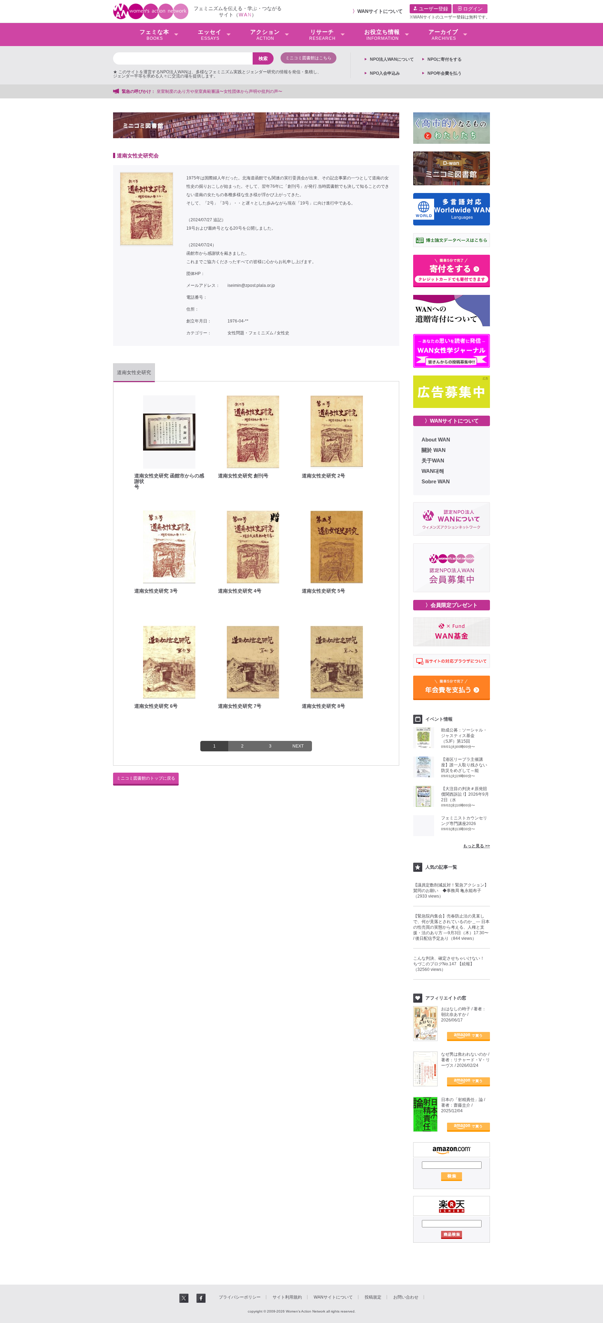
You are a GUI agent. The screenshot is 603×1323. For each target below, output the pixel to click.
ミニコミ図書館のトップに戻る (146, 778)
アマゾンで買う (468, 1036)
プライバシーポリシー (240, 1297)
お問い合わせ (405, 1297)
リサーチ (322, 35)
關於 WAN (434, 450)
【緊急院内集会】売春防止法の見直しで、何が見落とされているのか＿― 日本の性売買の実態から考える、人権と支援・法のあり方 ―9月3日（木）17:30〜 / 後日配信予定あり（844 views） (451, 927)
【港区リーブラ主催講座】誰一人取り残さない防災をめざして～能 (464, 765)
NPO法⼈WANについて (392, 59)
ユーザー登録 (432, 9)
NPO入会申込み (385, 73)
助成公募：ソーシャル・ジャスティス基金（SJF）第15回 (464, 736)
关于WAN (433, 460)
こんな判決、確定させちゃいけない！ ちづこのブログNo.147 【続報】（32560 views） (451, 964)
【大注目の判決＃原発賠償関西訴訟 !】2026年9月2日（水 (465, 794)
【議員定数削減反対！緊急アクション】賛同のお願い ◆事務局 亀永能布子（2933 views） (451, 891)
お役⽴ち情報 (382, 35)
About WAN (436, 440)
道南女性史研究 (134, 372)
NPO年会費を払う (444, 73)
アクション (265, 35)
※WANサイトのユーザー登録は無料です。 (450, 17)
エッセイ (210, 35)
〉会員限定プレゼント (451, 605)
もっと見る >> (476, 845)
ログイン (472, 9)
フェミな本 (154, 35)
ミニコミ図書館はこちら (308, 57)
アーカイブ (443, 35)
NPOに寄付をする (444, 59)
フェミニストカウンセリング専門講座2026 (464, 821)
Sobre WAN (436, 481)
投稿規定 (373, 1297)
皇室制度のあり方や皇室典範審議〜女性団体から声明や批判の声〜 (221, 91)
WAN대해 (433, 471)
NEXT (298, 746)
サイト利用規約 (287, 1297)
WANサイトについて (380, 11)
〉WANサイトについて (452, 421)
